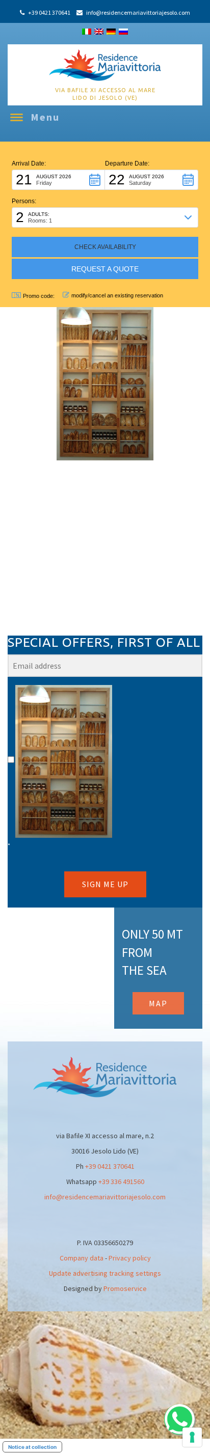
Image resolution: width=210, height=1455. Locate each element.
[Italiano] (87, 31)
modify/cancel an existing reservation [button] (117, 295)
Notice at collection (32, 1447)
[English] (99, 31)
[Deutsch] (111, 31)
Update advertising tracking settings (105, 1273)
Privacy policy (130, 1257)
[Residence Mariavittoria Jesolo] (105, 64)
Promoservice (125, 1288)
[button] (58, 180)
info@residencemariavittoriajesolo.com (105, 1196)
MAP (158, 1003)
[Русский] (123, 31)
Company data (81, 1257)
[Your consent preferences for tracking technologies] (192, 1437)
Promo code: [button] (39, 296)
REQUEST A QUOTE (105, 269)
